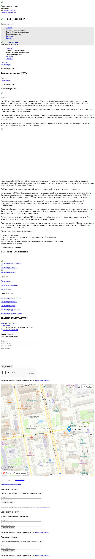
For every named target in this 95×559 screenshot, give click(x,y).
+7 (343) (10, 42)
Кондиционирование (9, 285)
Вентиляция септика (9, 268)
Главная (9, 28)
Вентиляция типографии (11, 263)
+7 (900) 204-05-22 (10, 330)
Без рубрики (6, 289)
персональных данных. (43, 380)
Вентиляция (6, 65)
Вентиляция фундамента (11, 310)
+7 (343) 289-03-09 (8, 323)
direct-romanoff (19, 480)
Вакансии (9, 36)
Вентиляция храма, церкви (11, 313)
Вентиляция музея (8, 272)
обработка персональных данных (11, 484)
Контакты (9, 38)
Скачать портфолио (8, 12)
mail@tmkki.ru (9, 10)
